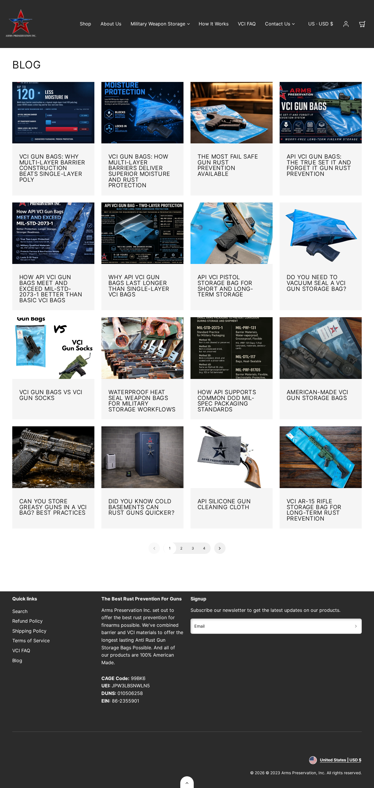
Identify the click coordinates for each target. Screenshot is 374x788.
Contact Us (277, 24)
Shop (85, 24)
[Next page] (220, 548)
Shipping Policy (29, 631)
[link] (346, 24)
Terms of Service (31, 640)
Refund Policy (27, 621)
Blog (17, 660)
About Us (111, 24)
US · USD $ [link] (320, 24)
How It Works (213, 24)
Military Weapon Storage (158, 24)
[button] (362, 24)
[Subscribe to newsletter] (356, 626)
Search (19, 611)
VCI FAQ (247, 24)
